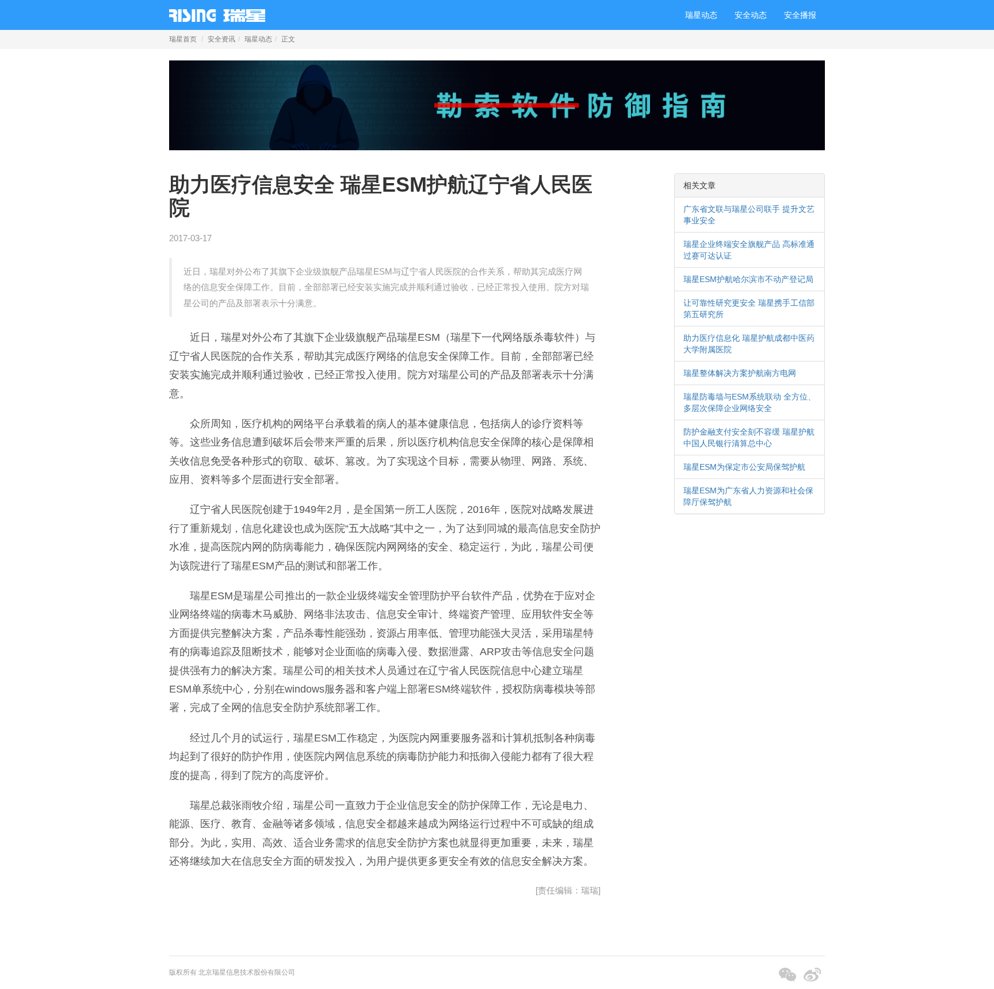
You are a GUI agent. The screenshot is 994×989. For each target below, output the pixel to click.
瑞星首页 (183, 39)
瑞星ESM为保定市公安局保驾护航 (744, 466)
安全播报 (800, 15)
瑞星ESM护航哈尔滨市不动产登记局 (748, 279)
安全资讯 (221, 39)
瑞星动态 (701, 15)
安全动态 (751, 15)
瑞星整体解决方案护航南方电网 (739, 373)
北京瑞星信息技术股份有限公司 (246, 972)
